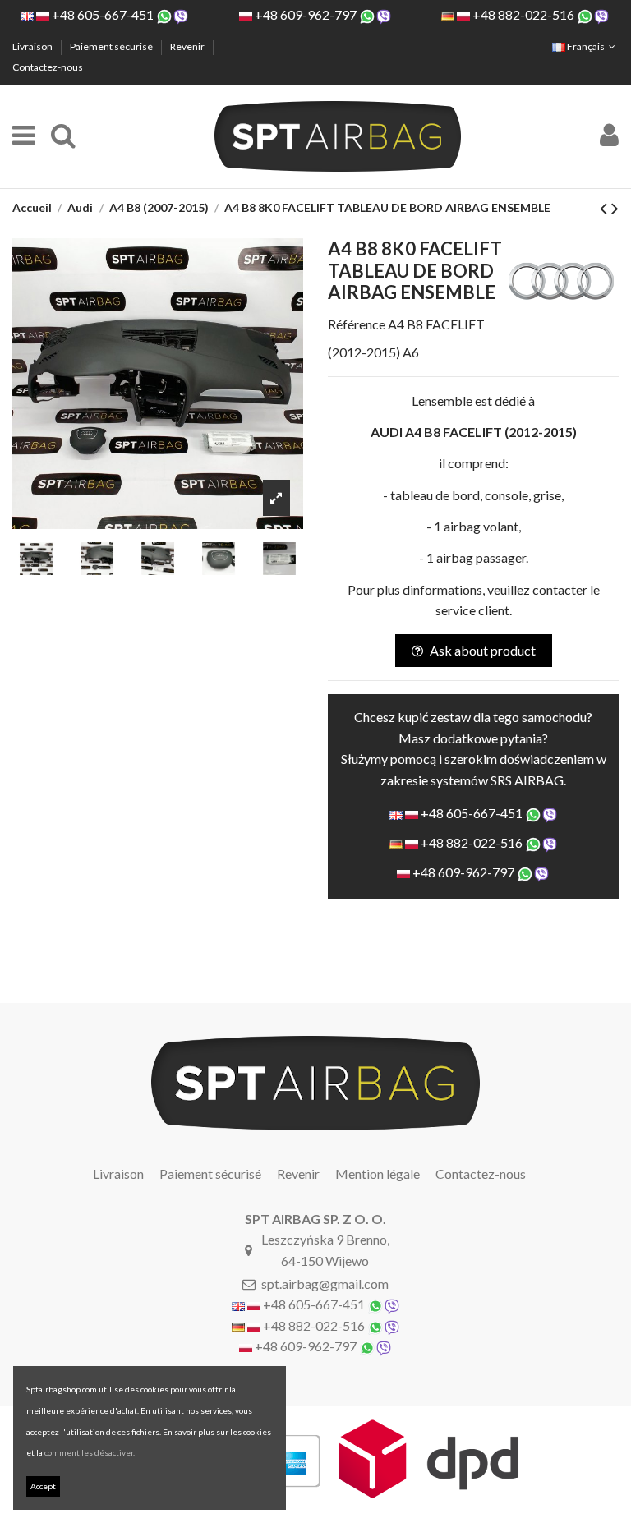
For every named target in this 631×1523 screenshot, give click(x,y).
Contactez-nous (47, 67)
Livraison (33, 46)
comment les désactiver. (89, 1452)
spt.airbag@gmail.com (325, 1283)
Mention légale (377, 1173)
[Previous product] (605, 207)
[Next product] (615, 207)
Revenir (188, 46)
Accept (43, 1486)
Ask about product (483, 650)
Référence (356, 324)
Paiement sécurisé (112, 46)
